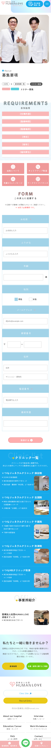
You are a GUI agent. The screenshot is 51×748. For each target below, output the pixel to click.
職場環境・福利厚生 (9, 746)
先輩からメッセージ (13, 183)
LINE (25, 743)
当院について (13, 170)
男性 (20, 299)
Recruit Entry (25, 700)
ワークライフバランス (37, 183)
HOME (6, 84)
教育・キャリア (12, 727)
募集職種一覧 (20, 84)
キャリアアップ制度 (37, 170)
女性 (35, 299)
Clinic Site (24, 693)
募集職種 (13, 666)
